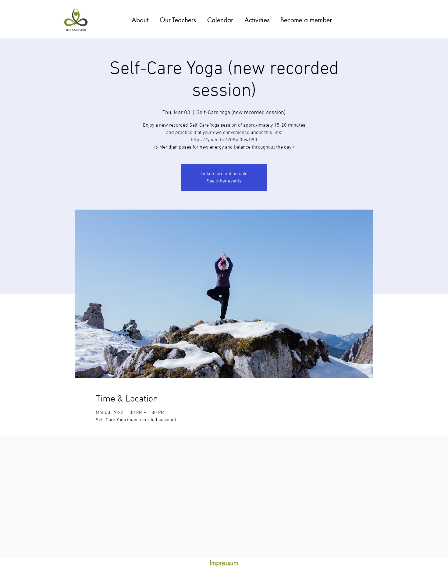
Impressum (224, 563)
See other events (224, 181)
